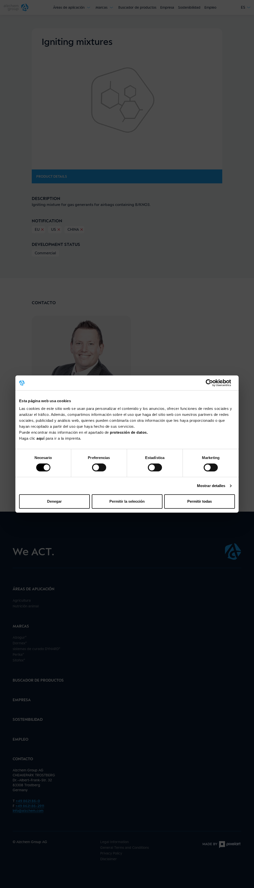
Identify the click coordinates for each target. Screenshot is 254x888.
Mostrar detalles (211, 486)
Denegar (54, 501)
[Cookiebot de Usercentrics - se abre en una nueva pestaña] (213, 383)
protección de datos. (129, 432)
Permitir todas (199, 501)
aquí (41, 438)
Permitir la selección (127, 501)
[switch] (99, 467)
